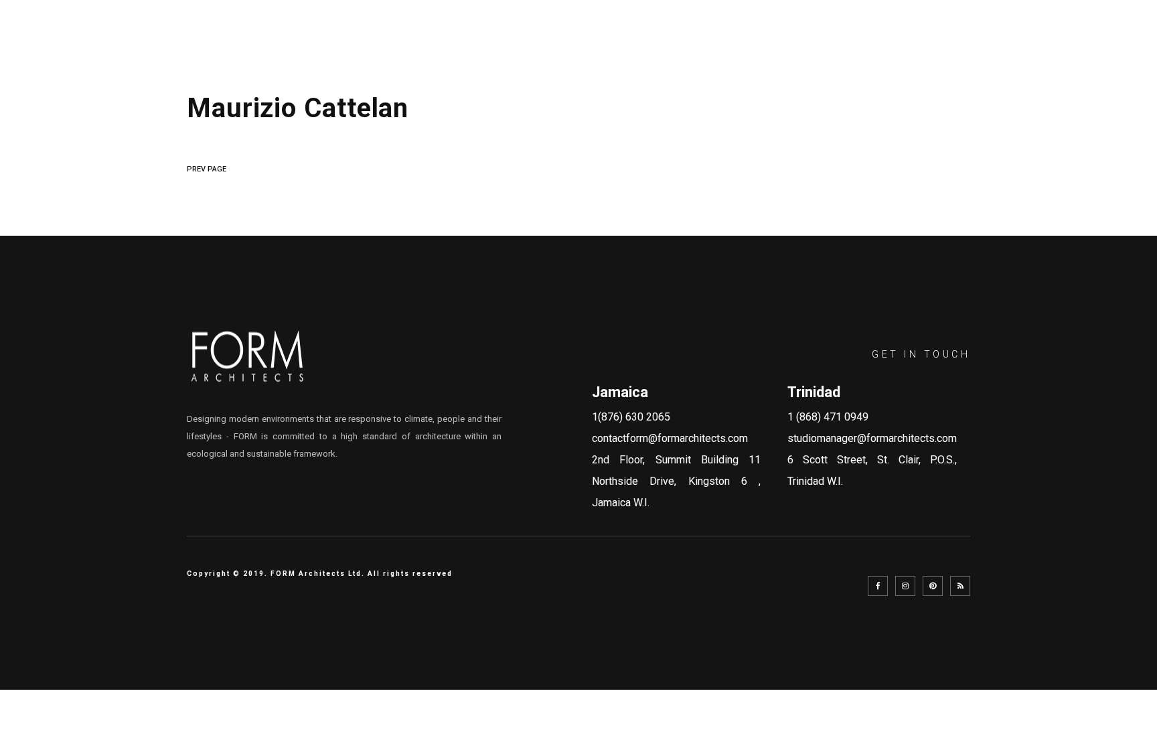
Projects (827, 45)
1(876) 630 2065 (631, 416)
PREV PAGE (206, 169)
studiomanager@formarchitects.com (872, 438)
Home (583, 45)
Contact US (1023, 45)
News (945, 45)
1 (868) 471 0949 (827, 416)
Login (1102, 45)
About (644, 45)
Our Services (730, 45)
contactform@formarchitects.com (670, 438)
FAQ (893, 45)
